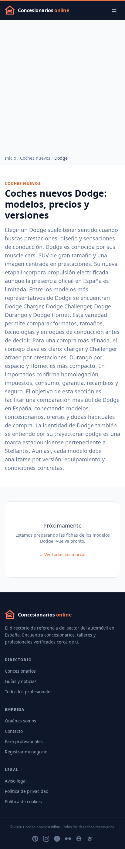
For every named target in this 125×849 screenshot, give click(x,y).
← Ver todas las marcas (62, 554)
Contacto (14, 731)
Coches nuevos (35, 158)
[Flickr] (68, 839)
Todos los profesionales (28, 691)
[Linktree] (90, 839)
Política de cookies (23, 801)
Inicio (10, 158)
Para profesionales (24, 741)
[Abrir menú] (114, 10)
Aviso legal (16, 781)
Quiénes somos (20, 721)
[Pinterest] (35, 839)
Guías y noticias (21, 681)
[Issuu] (57, 839)
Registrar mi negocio (26, 752)
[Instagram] (46, 839)
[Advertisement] (62, 85)
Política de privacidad (27, 791)
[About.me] (79, 839)
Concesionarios (20, 671)
